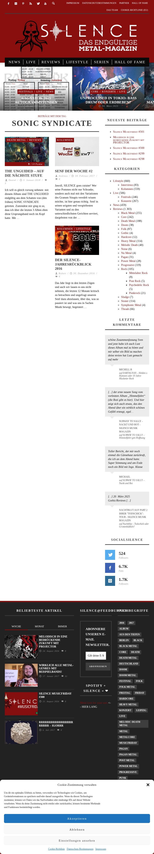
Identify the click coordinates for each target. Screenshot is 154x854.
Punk (122, 778)
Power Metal (128, 261)
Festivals (26, 91)
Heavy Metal (128, 241)
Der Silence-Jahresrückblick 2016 (73, 264)
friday (139, 693)
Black (138, 640)
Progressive (127, 265)
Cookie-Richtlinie (56, 849)
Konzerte (109, 91)
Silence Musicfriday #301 (128, 131)
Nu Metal (126, 253)
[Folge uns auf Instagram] (110, 581)
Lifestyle (83, 229)
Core (94, 91)
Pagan (124, 257)
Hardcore (126, 237)
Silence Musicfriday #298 (128, 158)
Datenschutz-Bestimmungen (80, 849)
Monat (39, 626)
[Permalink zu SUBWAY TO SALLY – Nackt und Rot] (113, 479)
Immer (62, 626)
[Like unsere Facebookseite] (110, 568)
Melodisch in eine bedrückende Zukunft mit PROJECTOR (128, 140)
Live (39, 91)
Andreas (63, 176)
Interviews (127, 184)
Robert (62, 273)
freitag (124, 693)
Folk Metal (127, 687)
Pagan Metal (128, 754)
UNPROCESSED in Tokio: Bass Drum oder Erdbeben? (108, 100)
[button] (148, 785)
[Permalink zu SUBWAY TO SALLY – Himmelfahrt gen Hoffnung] (113, 424)
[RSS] (30, 3)
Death (135, 652)
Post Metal (127, 760)
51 (65, 676)
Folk (123, 229)
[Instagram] (16, 3)
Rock (124, 269)
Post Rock (135, 281)
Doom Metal (127, 675)
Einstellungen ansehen (77, 840)
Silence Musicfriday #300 (128, 147)
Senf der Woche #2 (73, 171)
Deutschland (128, 663)
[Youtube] (45, 3)
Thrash (125, 309)
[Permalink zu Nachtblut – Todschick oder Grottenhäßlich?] (113, 512)
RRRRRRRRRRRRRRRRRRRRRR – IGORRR (56, 724)
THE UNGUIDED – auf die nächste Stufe (24, 173)
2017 (131, 622)
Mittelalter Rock (138, 273)
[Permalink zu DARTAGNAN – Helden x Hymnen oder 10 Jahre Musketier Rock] (113, 372)
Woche (16, 626)
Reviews (35, 140)
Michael (124, 476)
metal (123, 731)
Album (123, 628)
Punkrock (134, 293)
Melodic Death (129, 245)
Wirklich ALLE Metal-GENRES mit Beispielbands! (56, 669)
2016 (121, 622)
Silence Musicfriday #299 (128, 153)
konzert (125, 710)
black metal (128, 646)
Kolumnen (65, 140)
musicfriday (128, 743)
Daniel (12, 180)
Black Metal (128, 213)
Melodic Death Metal (129, 724)
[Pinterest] (23, 3)
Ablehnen (77, 829)
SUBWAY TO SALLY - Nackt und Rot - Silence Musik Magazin (131, 426)
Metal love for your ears (93, 702)
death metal (128, 658)
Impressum (100, 849)
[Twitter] (38, 3)
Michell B (125, 369)
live (122, 716)
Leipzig (141, 710)
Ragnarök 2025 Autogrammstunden (36, 100)
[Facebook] (8, 3)
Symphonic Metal (131, 305)
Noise (124, 249)
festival (125, 681)
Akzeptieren (77, 818)
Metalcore (127, 737)
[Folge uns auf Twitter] (110, 555)
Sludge (125, 297)
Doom (124, 225)
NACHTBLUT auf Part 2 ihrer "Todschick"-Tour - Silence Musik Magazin (133, 515)
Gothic (125, 233)
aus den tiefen (129, 634)
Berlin (124, 640)
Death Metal (16, 140)
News (50, 91)
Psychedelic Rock (139, 285)
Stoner (125, 301)
